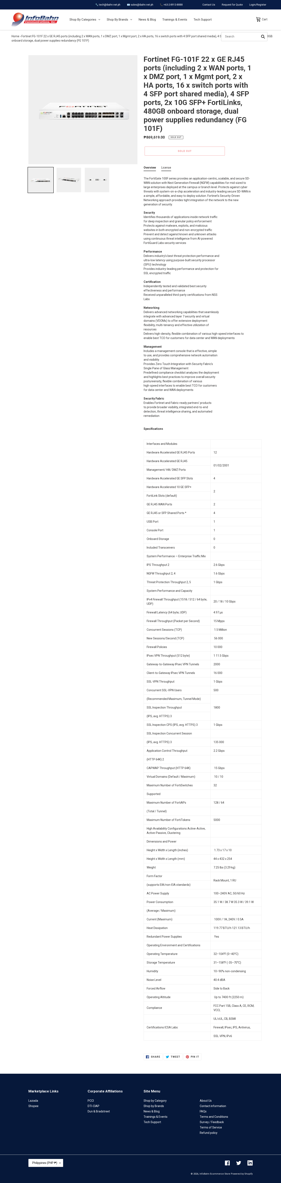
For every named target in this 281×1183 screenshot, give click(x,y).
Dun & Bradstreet (99, 1111)
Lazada (33, 1100)
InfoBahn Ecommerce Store (215, 1174)
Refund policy (208, 1132)
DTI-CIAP (93, 1106)
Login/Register (257, 4)
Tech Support (152, 1122)
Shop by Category (155, 1100)
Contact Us (208, 4)
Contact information (213, 1106)
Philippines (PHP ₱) (44, 1162)
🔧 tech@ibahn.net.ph (107, 4)
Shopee (33, 1106)
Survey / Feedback (212, 1122)
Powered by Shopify (242, 1174)
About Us (206, 1100)
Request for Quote (232, 4)
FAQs (203, 1111)
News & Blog (152, 1111)
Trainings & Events (155, 1116)
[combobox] (244, 36)
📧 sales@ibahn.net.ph (140, 4)
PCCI (91, 1100)
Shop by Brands (154, 1106)
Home (15, 36)
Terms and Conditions (214, 1116)
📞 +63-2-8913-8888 (171, 4)
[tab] (150, 168)
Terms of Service (211, 1127)
